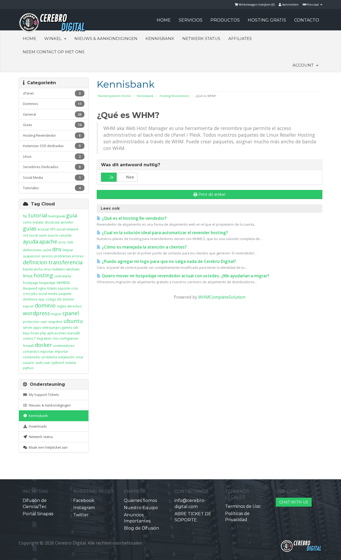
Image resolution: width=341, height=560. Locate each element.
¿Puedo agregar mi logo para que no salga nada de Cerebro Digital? (168, 261)
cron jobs (30, 293)
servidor (66, 222)
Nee (129, 177)
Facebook (83, 500)
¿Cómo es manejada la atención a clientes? (143, 247)
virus (47, 269)
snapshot (55, 321)
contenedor (32, 357)
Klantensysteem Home (114, 96)
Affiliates (240, 38)
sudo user (43, 362)
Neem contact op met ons (53, 51)
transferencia (65, 262)
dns (57, 249)
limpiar (68, 250)
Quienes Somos (140, 500)
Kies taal (313, 4)
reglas (61, 306)
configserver (69, 338)
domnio (68, 299)
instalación (66, 357)
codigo (51, 299)
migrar (56, 314)
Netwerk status (201, 38)
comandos (31, 351)
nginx (42, 288)
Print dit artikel (211, 194)
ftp (25, 216)
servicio (47, 256)
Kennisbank (159, 38)
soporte (64, 288)
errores (77, 256)
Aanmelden (290, 4)
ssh (75, 327)
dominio (45, 305)
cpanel (70, 313)
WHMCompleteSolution (221, 297)
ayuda (30, 241)
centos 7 (29, 338)
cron (74, 288)
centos (63, 282)
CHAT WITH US (293, 502)
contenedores (63, 345)
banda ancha (33, 269)
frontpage (30, 283)
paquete (65, 293)
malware (58, 269)
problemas (62, 256)
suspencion (31, 256)
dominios (30, 299)
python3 (58, 362)
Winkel (54, 38)
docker (43, 344)
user (43, 321)
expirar (28, 306)
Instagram (84, 507)
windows (72, 269)
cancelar (65, 235)
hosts (35, 333)
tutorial (37, 215)
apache (48, 241)
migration (44, 338)
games (67, 327)
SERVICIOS (190, 20)
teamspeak (56, 216)
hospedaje (47, 283)
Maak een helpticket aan (47, 447)
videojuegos (51, 327)
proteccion (31, 321)
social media (48, 293)
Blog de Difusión (141, 528)
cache (46, 250)
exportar (47, 351)
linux (28, 276)
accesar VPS (46, 229)
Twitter (81, 514)
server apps (32, 327)
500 (70, 242)
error (62, 242)
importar (61, 351)
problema (49, 357)
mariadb (73, 333)
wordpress (36, 313)
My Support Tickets (43, 394)
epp (41, 299)
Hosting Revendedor (174, 96)
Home (29, 38)
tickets (52, 288)
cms (55, 338)
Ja (110, 177)
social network (67, 229)
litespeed (30, 288)
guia (71, 215)
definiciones (32, 250)
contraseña (62, 276)
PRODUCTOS (225, 20)
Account (304, 65)
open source (48, 235)
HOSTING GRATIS (267, 20)
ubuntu (73, 320)
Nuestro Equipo (141, 507)
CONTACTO (306, 20)
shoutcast (52, 222)
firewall (28, 345)
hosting (43, 275)
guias (29, 228)
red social (30, 235)
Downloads (37, 426)
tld (59, 299)
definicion (35, 262)
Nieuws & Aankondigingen (105, 38)
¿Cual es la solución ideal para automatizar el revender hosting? (164, 233)
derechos (74, 306)
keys (26, 333)
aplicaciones (56, 333)
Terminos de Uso (243, 506)
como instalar (33, 222)
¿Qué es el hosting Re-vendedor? (134, 218)
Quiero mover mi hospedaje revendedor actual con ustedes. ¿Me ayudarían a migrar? (185, 276)
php (43, 333)
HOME (164, 20)
